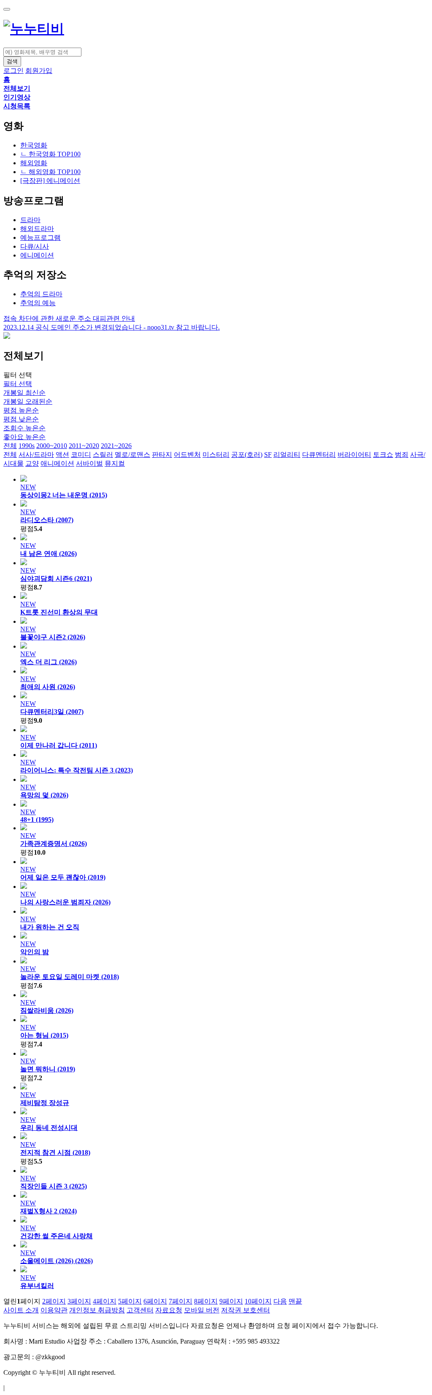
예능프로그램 (40, 237)
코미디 (81, 454)
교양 (32, 463)
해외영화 (33, 162)
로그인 (13, 70)
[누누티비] (33, 28)
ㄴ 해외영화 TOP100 (50, 171)
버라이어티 (354, 454)
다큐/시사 (34, 246)
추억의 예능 (38, 302)
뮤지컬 (115, 463)
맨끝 (295, 1301)
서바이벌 (89, 463)
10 (258, 1301)
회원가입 (38, 70)
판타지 (162, 454)
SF (268, 454)
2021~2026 (116, 445)
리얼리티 (286, 454)
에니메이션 (37, 255)
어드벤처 (187, 454)
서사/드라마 (36, 454)
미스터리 (216, 454)
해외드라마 (37, 228)
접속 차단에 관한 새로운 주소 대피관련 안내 (69, 318)
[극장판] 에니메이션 (50, 180)
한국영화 (33, 145)
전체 (10, 445)
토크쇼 (383, 454)
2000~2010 (51, 445)
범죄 (401, 454)
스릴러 (103, 454)
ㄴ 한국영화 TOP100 (50, 154)
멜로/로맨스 (132, 454)
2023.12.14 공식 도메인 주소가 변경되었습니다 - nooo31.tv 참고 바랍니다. (111, 327)
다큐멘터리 (319, 454)
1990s (27, 445)
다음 (280, 1301)
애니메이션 (57, 463)
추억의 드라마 (41, 294)
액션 (62, 454)
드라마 (30, 219)
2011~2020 (84, 445)
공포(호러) (246, 454)
